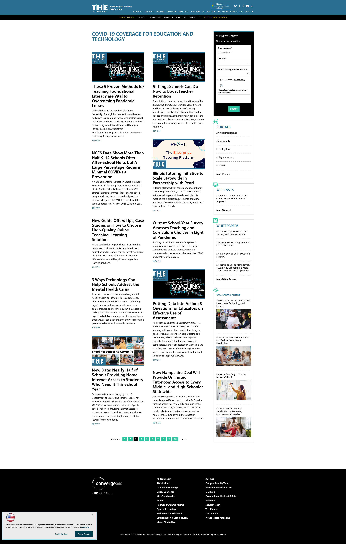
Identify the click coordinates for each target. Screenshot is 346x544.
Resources (208, 12)
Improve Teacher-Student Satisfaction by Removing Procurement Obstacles (229, 411)
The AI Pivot (211, 513)
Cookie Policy (173, 534)
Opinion (160, 12)
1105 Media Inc (138, 534)
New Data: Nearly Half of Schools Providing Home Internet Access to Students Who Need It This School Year (117, 379)
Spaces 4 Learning (166, 509)
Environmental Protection (218, 487)
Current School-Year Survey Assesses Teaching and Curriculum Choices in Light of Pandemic (178, 230)
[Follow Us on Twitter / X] (243, 6)
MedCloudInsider (166, 496)
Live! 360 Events (165, 491)
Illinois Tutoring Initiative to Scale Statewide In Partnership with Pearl (178, 177)
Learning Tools (223, 149)
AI (185, 18)
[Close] (92, 515)
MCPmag (210, 491)
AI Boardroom (164, 478)
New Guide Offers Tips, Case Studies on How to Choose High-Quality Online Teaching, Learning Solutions (118, 230)
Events (221, 12)
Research (183, 12)
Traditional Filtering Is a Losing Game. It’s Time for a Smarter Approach (231, 198)
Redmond (210, 500)
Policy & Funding (224, 157)
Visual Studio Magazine (217, 517)
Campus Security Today (217, 483)
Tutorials (142, 18)
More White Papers (226, 279)
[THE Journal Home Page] (112, 7)
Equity (192, 18)
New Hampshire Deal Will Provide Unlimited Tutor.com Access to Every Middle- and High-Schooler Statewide (178, 382)
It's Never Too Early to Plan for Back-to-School (231, 376)
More (248, 12)
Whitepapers (227, 225)
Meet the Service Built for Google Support (233, 255)
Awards (170, 12)
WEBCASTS (225, 189)
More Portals (223, 174)
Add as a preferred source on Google (222, 6)
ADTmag (209, 478)
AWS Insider (163, 483)
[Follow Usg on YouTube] (247, 6)
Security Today (212, 504)
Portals (223, 126)
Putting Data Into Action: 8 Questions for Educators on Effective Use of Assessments (178, 310)
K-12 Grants (155, 18)
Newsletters (236, 12)
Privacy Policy (239, 79)
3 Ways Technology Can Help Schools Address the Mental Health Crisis (115, 284)
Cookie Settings (61, 534)
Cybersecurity (223, 141)
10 (175, 439)
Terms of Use (189, 534)
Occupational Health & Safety (220, 496)
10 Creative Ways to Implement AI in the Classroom (233, 244)
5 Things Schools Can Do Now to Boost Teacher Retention (175, 91)
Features (149, 12)
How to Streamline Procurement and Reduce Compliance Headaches (232, 340)
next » (184, 439)
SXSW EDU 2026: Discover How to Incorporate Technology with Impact (233, 303)
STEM (178, 18)
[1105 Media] (108, 508)
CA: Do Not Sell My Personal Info (211, 534)
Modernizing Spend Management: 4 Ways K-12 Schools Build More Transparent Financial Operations (233, 267)
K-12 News (138, 12)
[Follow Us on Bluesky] (235, 6)
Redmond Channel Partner (170, 504)
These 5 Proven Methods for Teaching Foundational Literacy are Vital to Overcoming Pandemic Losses (118, 96)
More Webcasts (224, 210)
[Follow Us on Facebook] (239, 6)
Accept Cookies (84, 534)
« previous (114, 439)
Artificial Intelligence (226, 132)
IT (199, 18)
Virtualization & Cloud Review (172, 517)
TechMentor (211, 509)
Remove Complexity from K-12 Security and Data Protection (231, 233)
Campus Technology (167, 487)
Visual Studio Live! (166, 522)
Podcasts (195, 12)
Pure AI (160, 500)
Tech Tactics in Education (169, 513)
